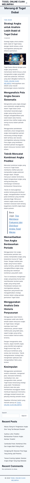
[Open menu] (26, 3)
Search (4, 413)
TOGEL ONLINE (8, 20)
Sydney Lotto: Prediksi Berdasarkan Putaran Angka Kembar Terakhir (13, 436)
